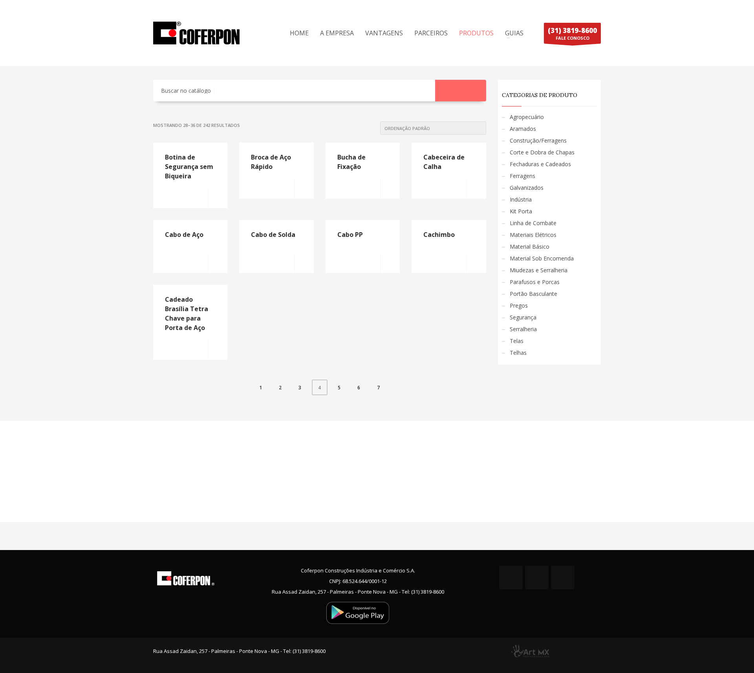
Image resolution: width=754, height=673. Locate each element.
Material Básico (529, 246)
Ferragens (522, 176)
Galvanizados (527, 187)
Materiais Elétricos (533, 234)
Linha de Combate (533, 223)
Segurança (523, 317)
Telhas (518, 352)
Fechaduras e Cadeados (540, 164)
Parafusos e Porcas (535, 282)
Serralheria (523, 329)
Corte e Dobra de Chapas (542, 152)
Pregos (519, 305)
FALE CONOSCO (572, 33)
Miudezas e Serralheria (538, 270)
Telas (516, 341)
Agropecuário (527, 117)
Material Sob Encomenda (542, 258)
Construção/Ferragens (538, 140)
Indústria (521, 199)
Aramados (523, 128)
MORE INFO (217, 198)
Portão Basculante (533, 293)
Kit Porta (521, 211)
